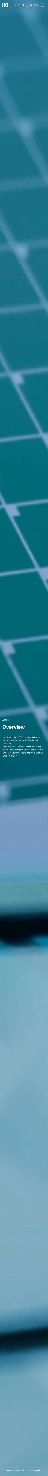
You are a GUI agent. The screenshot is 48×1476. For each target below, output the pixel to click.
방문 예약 (21, 5)
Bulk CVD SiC (18, 1470)
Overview (6, 1470)
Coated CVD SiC (34, 1470)
